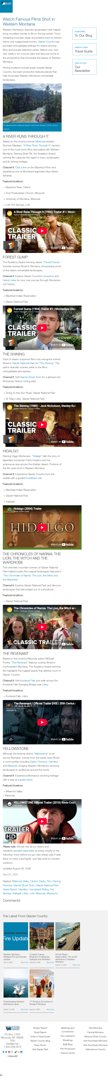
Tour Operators (67, 1036)
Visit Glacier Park (40, 1049)
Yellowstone (41, 753)
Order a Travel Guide (40, 1036)
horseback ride (34, 477)
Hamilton (53, 761)
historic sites (9, 280)
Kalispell (17, 893)
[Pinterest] (9, 1052)
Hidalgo (37, 456)
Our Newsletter (82, 67)
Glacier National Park (23, 363)
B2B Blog (67, 1044)
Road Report (40, 1032)
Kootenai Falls (27, 680)
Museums (52, 893)
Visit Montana (95, 1028)
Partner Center (68, 1053)
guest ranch (26, 779)
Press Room (40, 1045)
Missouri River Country (95, 1036)
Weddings (68, 1040)
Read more (24, 962)
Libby (45, 684)
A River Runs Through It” (37, 145)
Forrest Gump (51, 262)
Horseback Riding (39, 889)
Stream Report (40, 1028)
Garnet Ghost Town (30, 377)
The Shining (46, 363)
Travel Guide (84, 49)
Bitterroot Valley (20, 881)
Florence (42, 761)
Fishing (56, 881)
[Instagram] (12, 1052)
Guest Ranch (10, 889)
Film (49, 881)
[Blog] (19, 1052)
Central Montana (95, 1032)
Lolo (32, 893)
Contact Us (12, 1043)
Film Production (67, 1048)
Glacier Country (46, 41)
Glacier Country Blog (40, 1040)
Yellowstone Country (95, 1049)
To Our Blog (83, 34)
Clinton (34, 881)
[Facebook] (3, 1052)
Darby (33, 761)
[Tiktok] (16, 1052)
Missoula (40, 141)
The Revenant (19, 662)
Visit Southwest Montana (95, 1045)
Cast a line (20, 167)
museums (48, 276)
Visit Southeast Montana (95, 1040)
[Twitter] (6, 1052)
